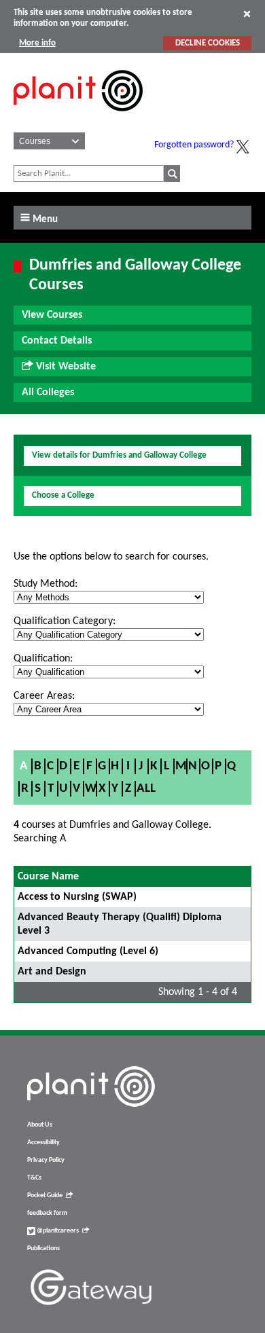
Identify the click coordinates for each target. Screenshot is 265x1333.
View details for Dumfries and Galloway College (119, 455)
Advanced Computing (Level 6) (88, 951)
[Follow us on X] (242, 147)
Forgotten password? (194, 145)
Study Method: (45, 584)
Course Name (48, 876)
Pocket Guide (45, 1195)
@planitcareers (57, 1231)
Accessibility (43, 1142)
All (146, 788)
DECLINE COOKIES (207, 43)
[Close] (247, 13)
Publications (43, 1248)
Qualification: (43, 658)
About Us (39, 1125)
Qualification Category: (65, 621)
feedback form (47, 1213)
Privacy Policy (46, 1160)
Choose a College (63, 495)
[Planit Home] (78, 118)
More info (37, 43)
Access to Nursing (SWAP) (77, 897)
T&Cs (34, 1178)
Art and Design (52, 971)
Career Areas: (44, 696)
